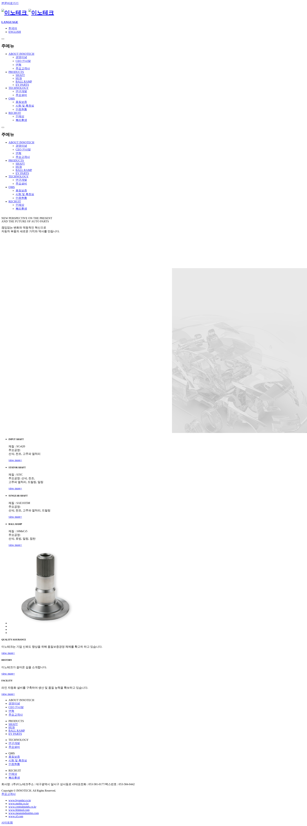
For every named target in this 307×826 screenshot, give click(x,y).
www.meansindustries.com (24, 813)
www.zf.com (16, 816)
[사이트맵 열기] (2, 38)
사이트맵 (7, 822)
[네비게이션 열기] (2, 127)
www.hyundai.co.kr (20, 800)
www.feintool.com (19, 809)
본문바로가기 (9, 3)
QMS (12, 187)
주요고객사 (8, 793)
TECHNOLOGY (19, 176)
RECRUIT (15, 201)
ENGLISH (15, 31)
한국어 (13, 28)
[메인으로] (27, 12)
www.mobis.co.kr (19, 803)
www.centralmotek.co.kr (22, 806)
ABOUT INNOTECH (21, 142)
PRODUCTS (16, 160)
